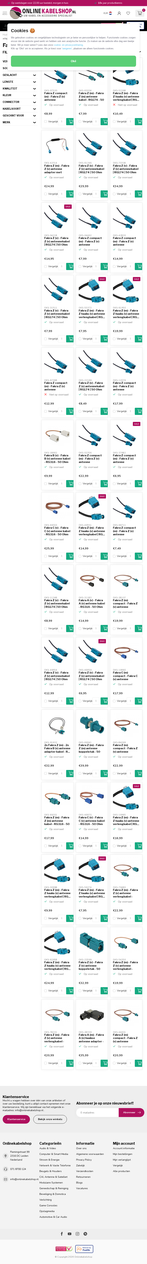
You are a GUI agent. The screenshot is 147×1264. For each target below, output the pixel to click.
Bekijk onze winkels (50, 1119)
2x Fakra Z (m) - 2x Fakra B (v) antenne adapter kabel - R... (57, 748)
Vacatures (82, 1188)
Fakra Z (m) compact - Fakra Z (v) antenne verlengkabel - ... (125, 604)
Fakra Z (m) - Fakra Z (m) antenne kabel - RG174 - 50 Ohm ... (91, 97)
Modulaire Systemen (51, 1182)
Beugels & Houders (50, 1171)
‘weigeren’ (67, 48)
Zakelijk (80, 1165)
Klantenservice (16, 1119)
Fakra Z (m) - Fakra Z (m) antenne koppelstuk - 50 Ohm (91, 749)
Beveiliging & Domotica (52, 1194)
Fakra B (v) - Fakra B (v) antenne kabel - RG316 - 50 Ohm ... (57, 459)
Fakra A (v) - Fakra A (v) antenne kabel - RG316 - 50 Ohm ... (92, 604)
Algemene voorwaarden (90, 1154)
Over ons (81, 1148)
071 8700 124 (18, 1169)
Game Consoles (48, 1205)
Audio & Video (47, 1148)
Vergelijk (53, 121)
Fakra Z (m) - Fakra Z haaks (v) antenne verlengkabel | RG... (126, 96)
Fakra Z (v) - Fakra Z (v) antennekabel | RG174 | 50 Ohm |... (91, 169)
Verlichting (45, 1199)
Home (6, 34)
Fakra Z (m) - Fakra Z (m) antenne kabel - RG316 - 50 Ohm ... (57, 821)
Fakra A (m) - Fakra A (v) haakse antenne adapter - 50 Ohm (91, 1038)
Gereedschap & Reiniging (53, 1188)
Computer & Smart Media (53, 1154)
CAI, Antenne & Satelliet (53, 1177)
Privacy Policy (84, 1159)
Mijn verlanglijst (122, 1159)
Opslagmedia (46, 1211)
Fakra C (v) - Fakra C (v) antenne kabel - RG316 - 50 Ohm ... (57, 531)
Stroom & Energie (49, 1159)
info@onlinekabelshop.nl (29, 1110)
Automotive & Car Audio (53, 1217)
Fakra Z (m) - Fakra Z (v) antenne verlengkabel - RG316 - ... (125, 893)
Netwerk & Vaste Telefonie (55, 1165)
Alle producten (121, 1171)
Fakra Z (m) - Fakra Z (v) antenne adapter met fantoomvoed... (56, 169)
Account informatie (124, 1148)
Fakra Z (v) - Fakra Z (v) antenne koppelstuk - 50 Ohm (91, 966)
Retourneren (83, 1177)
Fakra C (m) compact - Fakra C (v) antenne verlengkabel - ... (125, 676)
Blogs (79, 1182)
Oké (73, 61)
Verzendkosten (84, 1171)
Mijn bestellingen (122, 1154)
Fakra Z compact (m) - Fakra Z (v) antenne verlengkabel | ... (55, 97)
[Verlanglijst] (128, 13)
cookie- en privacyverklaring (68, 44)
